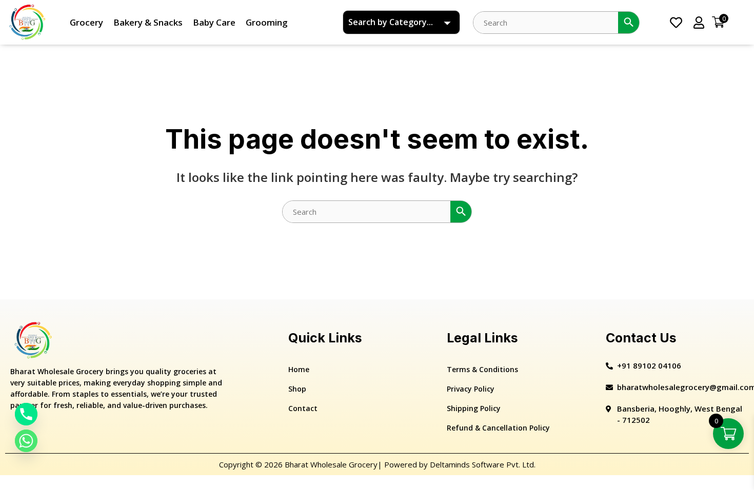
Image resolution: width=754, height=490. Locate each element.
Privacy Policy (470, 389)
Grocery (86, 22)
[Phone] (26, 414)
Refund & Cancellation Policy (498, 428)
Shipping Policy (474, 408)
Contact (303, 408)
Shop (297, 389)
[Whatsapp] (26, 441)
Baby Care (214, 22)
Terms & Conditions (482, 369)
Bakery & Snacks (148, 22)
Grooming (267, 22)
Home (298, 369)
